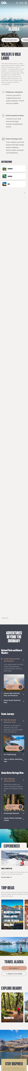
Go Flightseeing (10, 754)
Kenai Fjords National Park (12, 701)
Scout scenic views (11, 40)
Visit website (13, 968)
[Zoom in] (25, 193)
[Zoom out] (25, 195)
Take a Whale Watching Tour (13, 760)
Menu (21, 3)
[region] (14, 405)
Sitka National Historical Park (9, 780)
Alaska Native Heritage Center (13, 819)
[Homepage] (4, 3)
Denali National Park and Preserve (12, 660)
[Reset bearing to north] (25, 197)
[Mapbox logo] (5, 618)
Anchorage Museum (11, 813)
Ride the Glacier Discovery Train (10, 721)
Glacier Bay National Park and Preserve (12, 694)
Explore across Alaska (15, 974)
